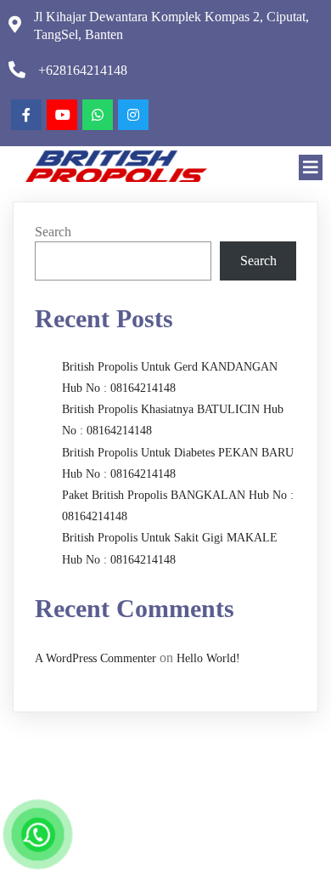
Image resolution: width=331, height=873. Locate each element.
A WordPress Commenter (95, 658)
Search (53, 231)
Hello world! (208, 658)
